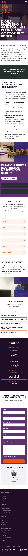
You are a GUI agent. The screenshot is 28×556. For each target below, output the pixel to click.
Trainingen (4, 524)
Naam (4, 409)
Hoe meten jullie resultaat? (8, 315)
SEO (2, 506)
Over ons (3, 496)
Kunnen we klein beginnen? (9, 332)
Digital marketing (5, 512)
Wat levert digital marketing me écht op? (12, 311)
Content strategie (5, 508)
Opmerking (5, 441)
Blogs (2, 520)
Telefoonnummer (7, 422)
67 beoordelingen (14, 361)
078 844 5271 (4, 532)
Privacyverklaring (16, 546)
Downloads (4, 522)
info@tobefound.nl (6, 530)
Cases (2, 518)
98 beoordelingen (14, 350)
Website (5, 434)
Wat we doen (4, 494)
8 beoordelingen (14, 383)
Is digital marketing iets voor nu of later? (12, 319)
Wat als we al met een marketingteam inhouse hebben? (12, 328)
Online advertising (6, 510)
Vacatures (4, 498)
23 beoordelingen (14, 372)
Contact (3, 500)
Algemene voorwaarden (6, 546)
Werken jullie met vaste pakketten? (11, 323)
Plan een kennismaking (9, 178)
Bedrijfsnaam (6, 428)
